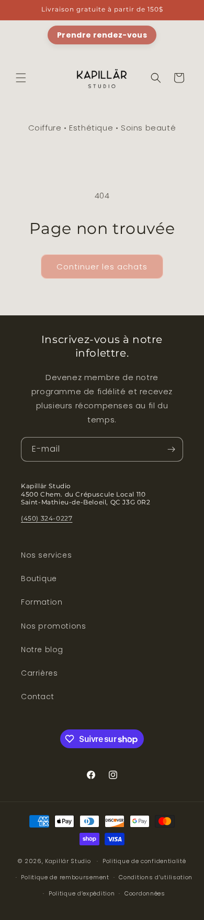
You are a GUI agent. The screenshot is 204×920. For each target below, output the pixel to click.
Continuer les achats (102, 266)
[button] (20, 77)
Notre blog (42, 649)
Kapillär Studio (68, 861)
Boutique (39, 578)
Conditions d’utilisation (155, 877)
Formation (41, 602)
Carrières (39, 673)
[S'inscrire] (171, 449)
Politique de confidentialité (144, 861)
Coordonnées (144, 893)
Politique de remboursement (65, 877)
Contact (37, 696)
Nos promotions (53, 626)
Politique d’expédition (82, 893)
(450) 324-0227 (46, 518)
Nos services (46, 555)
